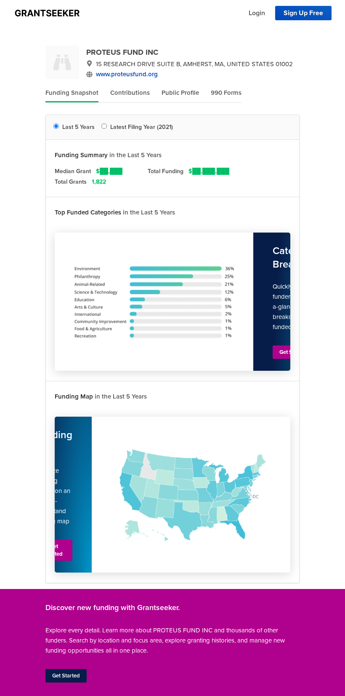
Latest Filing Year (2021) (141, 127)
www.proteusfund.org (127, 74)
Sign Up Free (303, 13)
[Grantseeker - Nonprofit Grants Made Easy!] (47, 13)
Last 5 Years (78, 127)
